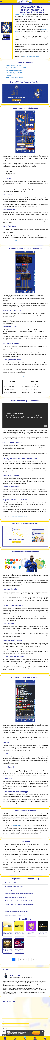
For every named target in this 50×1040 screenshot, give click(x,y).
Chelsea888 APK (15, 825)
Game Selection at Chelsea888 (13, 65)
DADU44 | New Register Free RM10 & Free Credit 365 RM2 (7, 934)
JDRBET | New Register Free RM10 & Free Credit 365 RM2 (19, 934)
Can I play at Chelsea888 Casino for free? (15, 915)
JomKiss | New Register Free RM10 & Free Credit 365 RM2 (19, 951)
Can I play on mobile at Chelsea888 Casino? (16, 897)
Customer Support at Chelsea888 (14, 72)
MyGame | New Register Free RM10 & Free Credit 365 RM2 (7, 951)
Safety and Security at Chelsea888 (14, 69)
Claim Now (6, 35)
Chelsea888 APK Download (12, 74)
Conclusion (8, 75)
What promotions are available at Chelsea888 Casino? (18, 900)
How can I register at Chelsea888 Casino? (15, 890)
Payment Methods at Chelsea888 (14, 70)
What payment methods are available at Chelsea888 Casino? (20, 908)
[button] (25, 883)
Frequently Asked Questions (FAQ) (14, 77)
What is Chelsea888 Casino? (12, 882)
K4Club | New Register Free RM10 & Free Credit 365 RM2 (42, 934)
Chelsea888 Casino (19, 14)
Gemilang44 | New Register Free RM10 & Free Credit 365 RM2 (31, 934)
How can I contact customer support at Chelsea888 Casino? (20, 904)
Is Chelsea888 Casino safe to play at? (14, 886)
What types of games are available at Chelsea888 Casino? (19, 893)
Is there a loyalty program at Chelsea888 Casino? (17, 911)
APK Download (6, 38)
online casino (24, 53)
